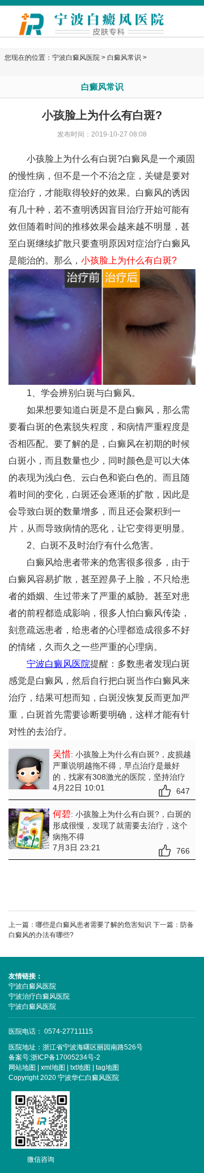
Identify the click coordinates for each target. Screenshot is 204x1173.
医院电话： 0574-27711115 (50, 1031)
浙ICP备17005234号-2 (65, 1057)
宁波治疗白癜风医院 (39, 996)
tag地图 (107, 1067)
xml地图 (53, 1067)
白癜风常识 (124, 57)
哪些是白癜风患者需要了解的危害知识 (93, 925)
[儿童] (102, 326)
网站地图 (22, 1067)
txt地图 (80, 1067)
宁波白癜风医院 (76, 57)
